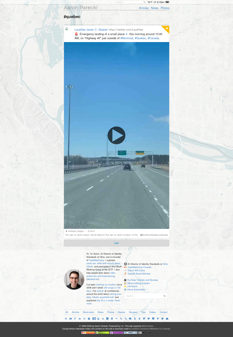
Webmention (147, 325)
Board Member (143, 273)
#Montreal (126, 38)
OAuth (95, 297)
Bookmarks (88, 312)
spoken (100, 290)
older (116, 243)
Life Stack (132, 286)
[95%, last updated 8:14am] (167, 2)
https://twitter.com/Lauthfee (126, 29)
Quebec (155, 234)
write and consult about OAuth (103, 265)
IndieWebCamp (96, 260)
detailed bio (92, 279)
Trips (143, 312)
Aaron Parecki (81, 7)
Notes (154, 8)
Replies (121, 312)
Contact (164, 312)
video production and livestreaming (100, 274)
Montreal (146, 234)
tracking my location (106, 284)
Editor (142, 270)
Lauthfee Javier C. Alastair (91, 29)
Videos (152, 312)
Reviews (133, 312)
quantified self (107, 297)
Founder (147, 267)
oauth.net (91, 263)
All (66, 312)
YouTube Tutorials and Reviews (142, 279)
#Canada (153, 38)
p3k (122, 325)
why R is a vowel (105, 300)
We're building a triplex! (138, 283)
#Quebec (140, 38)
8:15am (160, 2)
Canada (164, 234)
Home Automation (136, 289)
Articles (144, 8)
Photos (165, 8)
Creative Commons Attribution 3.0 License (150, 328)
